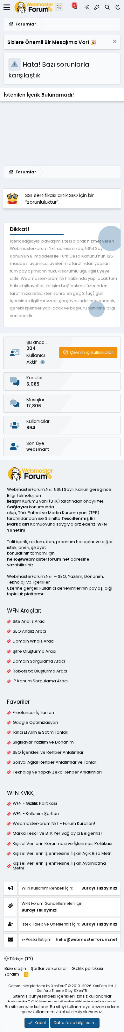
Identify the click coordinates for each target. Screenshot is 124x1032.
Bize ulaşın (15, 968)
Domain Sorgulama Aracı (39, 661)
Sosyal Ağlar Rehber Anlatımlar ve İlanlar (54, 762)
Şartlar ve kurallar (49, 968)
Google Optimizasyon (35, 722)
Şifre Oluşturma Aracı (34, 651)
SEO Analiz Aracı (29, 631)
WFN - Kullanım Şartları (36, 814)
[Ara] (107, 7)
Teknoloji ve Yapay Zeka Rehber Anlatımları (57, 772)
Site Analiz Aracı (29, 621)
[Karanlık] (118, 7)
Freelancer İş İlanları (33, 713)
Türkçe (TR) (21, 959)
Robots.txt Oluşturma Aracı (40, 671)
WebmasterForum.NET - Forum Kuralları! (54, 823)
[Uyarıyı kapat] (114, 42)
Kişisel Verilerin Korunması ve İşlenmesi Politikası (62, 844)
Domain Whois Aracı (33, 641)
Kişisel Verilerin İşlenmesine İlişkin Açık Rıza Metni (63, 853)
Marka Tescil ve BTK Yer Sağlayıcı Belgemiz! (57, 833)
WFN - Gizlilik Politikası (35, 803)
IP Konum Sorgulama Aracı (40, 681)
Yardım (11, 974)
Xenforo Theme (62, 990)
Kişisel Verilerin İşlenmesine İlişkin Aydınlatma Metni (59, 866)
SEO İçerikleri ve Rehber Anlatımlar (48, 752)
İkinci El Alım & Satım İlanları (40, 732)
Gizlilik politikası (87, 968)
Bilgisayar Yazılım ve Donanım (43, 742)
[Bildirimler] (76, 7)
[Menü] (7, 7)
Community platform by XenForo (61, 985)
